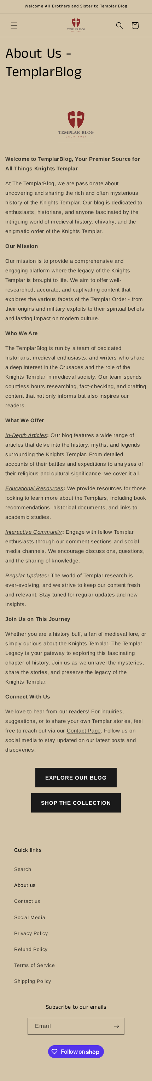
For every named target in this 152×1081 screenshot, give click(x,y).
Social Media (29, 917)
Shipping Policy (32, 981)
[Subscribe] (116, 1026)
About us (25, 885)
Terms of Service (34, 965)
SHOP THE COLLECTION (76, 803)
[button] (14, 25)
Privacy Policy (31, 933)
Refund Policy (31, 949)
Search (22, 869)
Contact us (27, 901)
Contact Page (84, 731)
